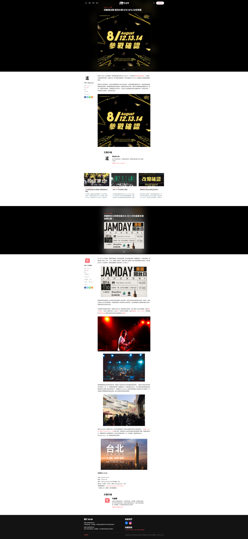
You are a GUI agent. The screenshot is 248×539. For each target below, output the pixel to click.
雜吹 (97, 3)
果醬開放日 (87, 274)
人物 (86, 3)
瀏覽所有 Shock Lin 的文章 (118, 163)
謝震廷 (124, 313)
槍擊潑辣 (133, 311)
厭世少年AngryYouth (105, 431)
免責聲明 (86, 535)
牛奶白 (86, 284)
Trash (138, 311)
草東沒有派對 (102, 313)
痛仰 (117, 311)
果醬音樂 (86, 279)
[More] (92, 97)
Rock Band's (87, 94)
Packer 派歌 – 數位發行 (139, 529)
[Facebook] (85, 97)
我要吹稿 (160, 3)
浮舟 (113, 431)
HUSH (142, 311)
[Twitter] (87, 97)
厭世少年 (90, 282)
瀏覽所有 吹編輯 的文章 (117, 507)
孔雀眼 (144, 429)
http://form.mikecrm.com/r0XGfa (115, 486)
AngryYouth (87, 276)
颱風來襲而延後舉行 (139, 76)
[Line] (90, 97)
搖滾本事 (86, 91)
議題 (90, 3)
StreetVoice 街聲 (129, 529)
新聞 (93, 3)
